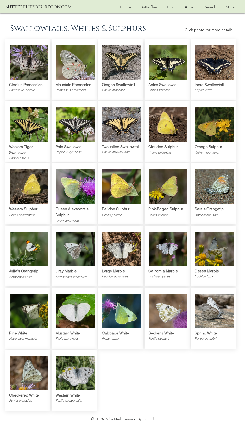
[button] (149, 7)
